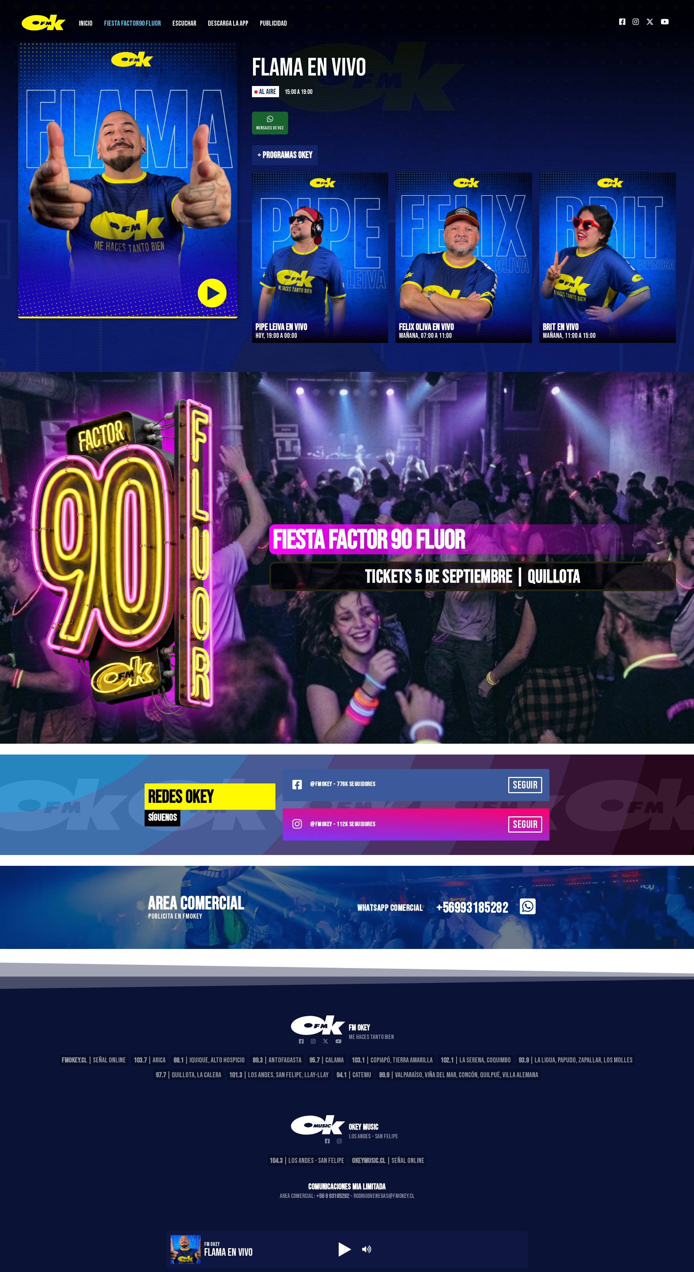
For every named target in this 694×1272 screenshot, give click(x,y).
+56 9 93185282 (332, 1196)
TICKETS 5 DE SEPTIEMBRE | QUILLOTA (473, 577)
